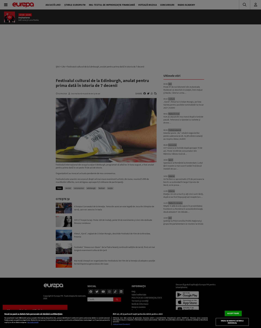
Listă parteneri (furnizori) (121, 324)
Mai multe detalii (32, 322)
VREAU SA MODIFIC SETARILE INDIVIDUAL (232, 322)
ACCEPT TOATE (233, 313)
